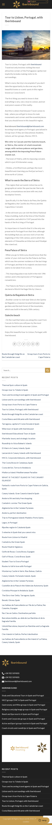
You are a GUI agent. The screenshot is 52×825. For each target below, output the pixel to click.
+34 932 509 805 (11, 673)
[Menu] (3, 4)
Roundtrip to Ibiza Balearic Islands (17, 443)
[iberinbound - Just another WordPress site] (26, 4)
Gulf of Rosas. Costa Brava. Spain (16, 556)
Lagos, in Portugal (9, 522)
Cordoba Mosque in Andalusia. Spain (17, 590)
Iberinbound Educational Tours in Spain (18, 433)
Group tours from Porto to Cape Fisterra (19, 404)
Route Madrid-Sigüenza (12, 547)
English (33, 1)
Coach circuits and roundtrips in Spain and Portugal (23, 728)
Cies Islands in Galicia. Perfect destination (20, 634)
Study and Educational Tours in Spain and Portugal (23, 695)
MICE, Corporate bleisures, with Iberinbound (21, 458)
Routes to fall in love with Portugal (16, 566)
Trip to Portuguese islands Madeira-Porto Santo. (23, 517)
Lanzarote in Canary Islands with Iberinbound (21, 453)
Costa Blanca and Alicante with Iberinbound (21, 419)
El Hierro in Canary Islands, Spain (16, 448)
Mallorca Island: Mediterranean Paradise (19, 472)
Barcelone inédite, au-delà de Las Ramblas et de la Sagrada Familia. (23, 619)
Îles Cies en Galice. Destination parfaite (19, 613)
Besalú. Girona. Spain (11, 600)
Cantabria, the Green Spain (13, 542)
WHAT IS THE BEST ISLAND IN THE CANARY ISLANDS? (23, 479)
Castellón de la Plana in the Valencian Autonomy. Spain (25, 585)
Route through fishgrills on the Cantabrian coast (22, 414)
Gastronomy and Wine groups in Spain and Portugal (23, 705)
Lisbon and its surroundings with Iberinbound (21, 399)
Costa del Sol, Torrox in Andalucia (16, 467)
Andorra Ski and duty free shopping (17, 498)
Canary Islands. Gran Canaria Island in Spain (20, 493)
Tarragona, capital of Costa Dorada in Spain (20, 424)
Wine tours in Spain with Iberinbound (18, 429)
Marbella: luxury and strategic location (18, 438)
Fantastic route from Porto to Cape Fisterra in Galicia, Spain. (25, 487)
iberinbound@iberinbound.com (30, 126)
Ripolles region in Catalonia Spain (16, 527)
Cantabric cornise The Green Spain (17, 503)
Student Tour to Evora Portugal (15, 561)
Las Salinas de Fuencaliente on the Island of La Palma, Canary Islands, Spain (24, 640)
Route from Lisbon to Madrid (14, 537)
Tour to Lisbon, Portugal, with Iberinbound (20, 409)
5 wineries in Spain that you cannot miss (19, 532)
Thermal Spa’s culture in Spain (14, 385)
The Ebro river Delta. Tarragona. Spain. (18, 595)
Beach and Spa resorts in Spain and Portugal (20, 714)
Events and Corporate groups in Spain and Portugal (23, 719)
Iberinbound (36, 64)
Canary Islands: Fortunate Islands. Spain (19, 576)
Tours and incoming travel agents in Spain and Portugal (25, 395)
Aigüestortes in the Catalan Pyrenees (18, 508)
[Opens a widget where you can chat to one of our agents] (42, 820)
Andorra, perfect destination (14, 513)
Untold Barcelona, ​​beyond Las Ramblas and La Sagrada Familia (25, 627)
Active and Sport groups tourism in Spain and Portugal (24, 723)
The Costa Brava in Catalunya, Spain (17, 462)
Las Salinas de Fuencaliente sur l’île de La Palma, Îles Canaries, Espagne (24, 606)
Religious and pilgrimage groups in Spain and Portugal (24, 709)
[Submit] (47, 370)
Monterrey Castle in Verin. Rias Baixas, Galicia (22, 571)
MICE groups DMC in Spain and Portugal (19, 700)
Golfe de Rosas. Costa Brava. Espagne (18, 551)
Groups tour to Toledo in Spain (15, 390)
